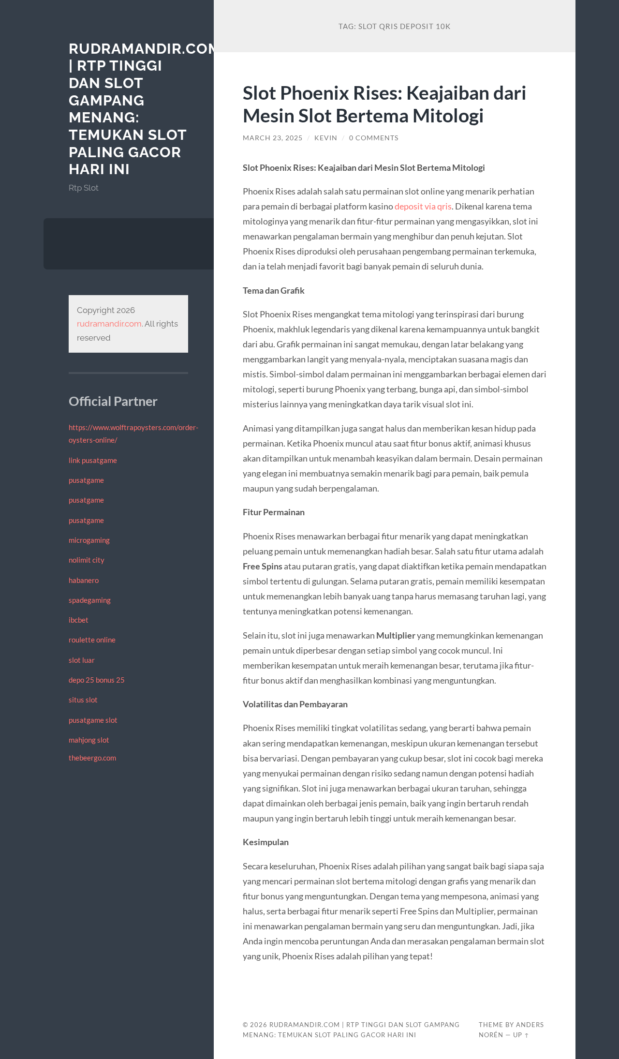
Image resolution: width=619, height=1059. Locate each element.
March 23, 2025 (273, 138)
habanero (84, 580)
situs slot (83, 699)
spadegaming (90, 600)
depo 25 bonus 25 (97, 679)
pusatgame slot (93, 720)
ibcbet (78, 619)
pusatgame (86, 480)
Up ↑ (521, 1035)
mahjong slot (89, 739)
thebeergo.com (92, 757)
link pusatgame (93, 460)
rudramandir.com (109, 323)
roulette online (92, 639)
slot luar (82, 660)
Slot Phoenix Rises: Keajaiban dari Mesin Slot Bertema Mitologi (385, 103)
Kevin (326, 138)
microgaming (89, 540)
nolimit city (86, 559)
